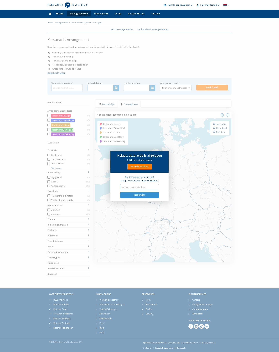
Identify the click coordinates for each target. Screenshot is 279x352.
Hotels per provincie (179, 4)
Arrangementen (79, 13)
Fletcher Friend (209, 4)
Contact (155, 13)
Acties (118, 13)
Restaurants (101, 13)
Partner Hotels (136, 13)
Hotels (59, 13)
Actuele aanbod (139, 166)
